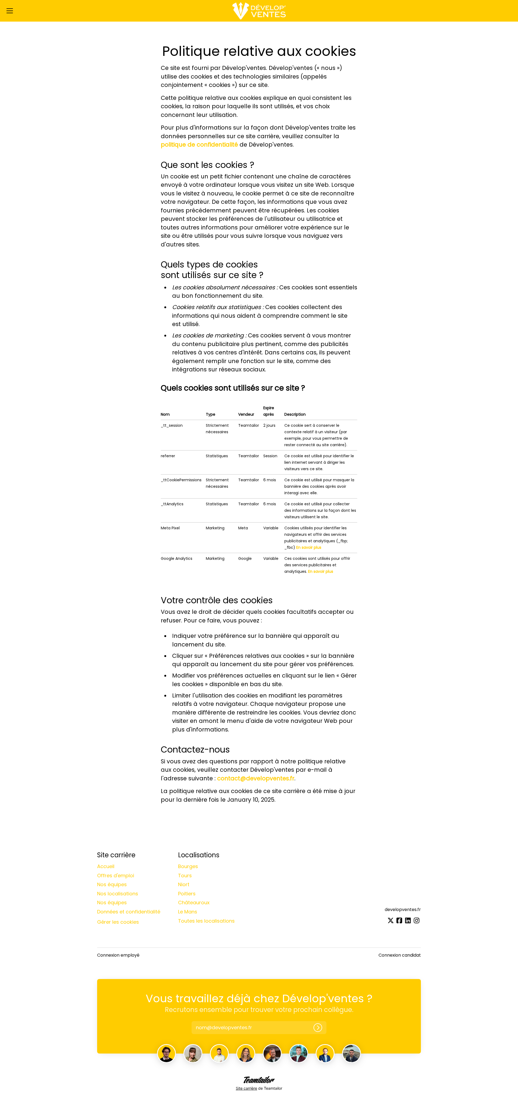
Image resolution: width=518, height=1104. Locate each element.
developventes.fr (403, 909)
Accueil (105, 866)
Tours (185, 875)
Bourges (188, 866)
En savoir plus (308, 547)
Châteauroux (194, 902)
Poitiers (187, 893)
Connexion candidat (400, 955)
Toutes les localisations (206, 920)
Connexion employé (118, 955)
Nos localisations (117, 893)
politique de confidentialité (199, 144)
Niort (183, 884)
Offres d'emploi (115, 875)
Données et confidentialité (128, 911)
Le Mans (187, 911)
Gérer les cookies (118, 922)
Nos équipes (112, 884)
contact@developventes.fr (255, 778)
